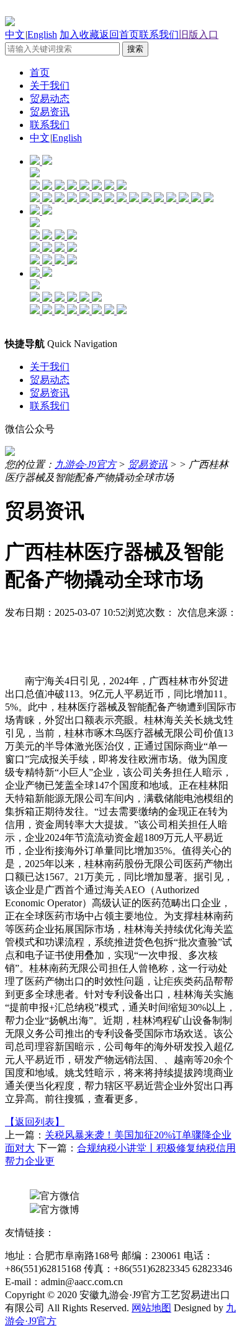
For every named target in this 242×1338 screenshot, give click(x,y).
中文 (15, 34)
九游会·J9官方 (85, 464)
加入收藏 (79, 34)
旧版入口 (198, 34)
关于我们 (49, 85)
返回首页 (119, 34)
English (42, 34)
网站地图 (151, 1308)
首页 (40, 72)
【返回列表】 (35, 1122)
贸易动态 (49, 98)
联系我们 (159, 34)
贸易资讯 (49, 111)
